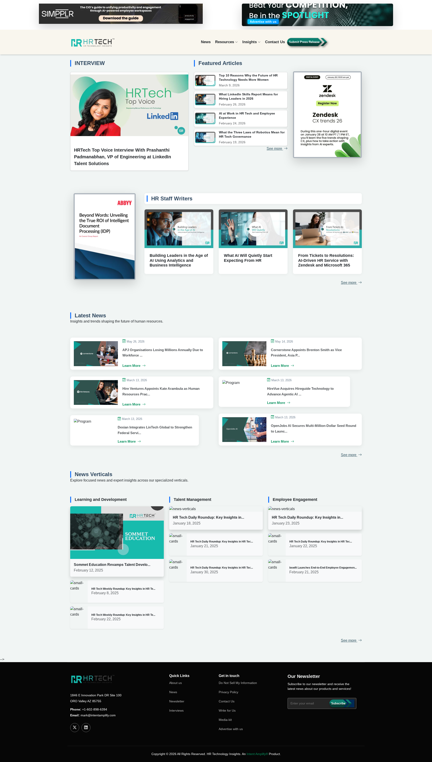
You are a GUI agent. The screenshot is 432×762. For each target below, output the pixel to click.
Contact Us (275, 42)
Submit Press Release (304, 42)
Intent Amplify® (257, 754)
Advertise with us (231, 729)
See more (275, 148)
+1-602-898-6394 (94, 709)
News (206, 42)
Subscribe (338, 703)
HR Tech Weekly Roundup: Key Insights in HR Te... (123, 588)
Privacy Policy (228, 692)
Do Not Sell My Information (238, 683)
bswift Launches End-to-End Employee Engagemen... (323, 567)
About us (175, 683)
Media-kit (225, 720)
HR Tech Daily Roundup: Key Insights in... (208, 517)
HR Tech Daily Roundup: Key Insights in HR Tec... (221, 541)
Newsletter (176, 701)
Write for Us (227, 710)
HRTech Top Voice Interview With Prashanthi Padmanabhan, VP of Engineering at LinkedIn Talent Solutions (122, 157)
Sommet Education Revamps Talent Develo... (112, 565)
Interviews (176, 710)
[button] (348, 44)
